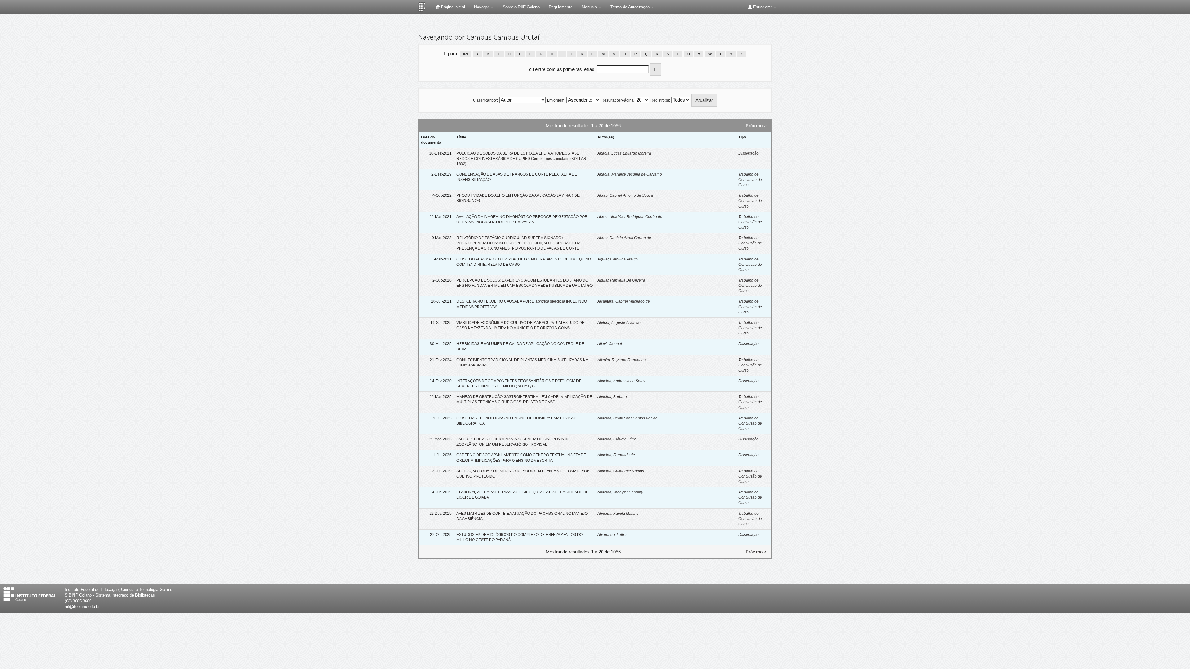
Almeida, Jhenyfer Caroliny (620, 492)
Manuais (590, 7)
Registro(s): (660, 100)
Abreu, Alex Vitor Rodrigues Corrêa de (629, 217)
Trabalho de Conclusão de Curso (750, 179)
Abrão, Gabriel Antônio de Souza (625, 195)
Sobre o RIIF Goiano (521, 7)
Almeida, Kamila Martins (617, 513)
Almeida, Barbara (612, 397)
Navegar (482, 7)
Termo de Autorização (630, 7)
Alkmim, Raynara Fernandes (621, 360)
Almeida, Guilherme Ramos (620, 471)
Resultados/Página (618, 100)
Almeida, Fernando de (616, 455)
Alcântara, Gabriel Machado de (623, 301)
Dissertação (748, 153)
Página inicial (452, 7)
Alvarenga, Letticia (613, 534)
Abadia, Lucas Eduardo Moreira (624, 153)
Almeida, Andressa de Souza (621, 381)
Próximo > (756, 125)
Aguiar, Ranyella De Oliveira (621, 280)
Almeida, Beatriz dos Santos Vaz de (627, 418)
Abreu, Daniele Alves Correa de (624, 238)
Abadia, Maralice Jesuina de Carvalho (629, 174)
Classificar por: (485, 100)
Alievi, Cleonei (609, 344)
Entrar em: (762, 7)
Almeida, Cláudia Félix (616, 439)
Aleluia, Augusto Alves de (619, 323)
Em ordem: (556, 100)
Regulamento (560, 7)
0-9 (465, 54)
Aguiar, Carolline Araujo (617, 259)
